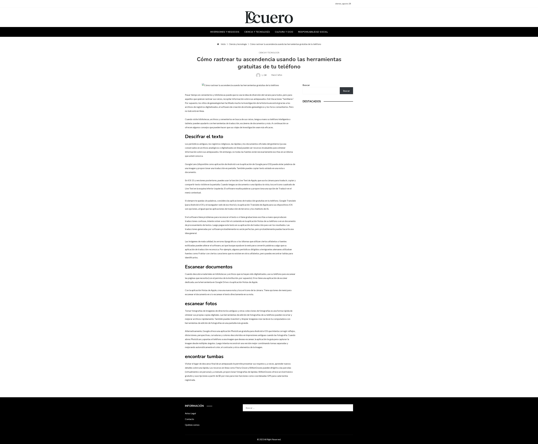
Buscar (306, 85)
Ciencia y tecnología (269, 53)
